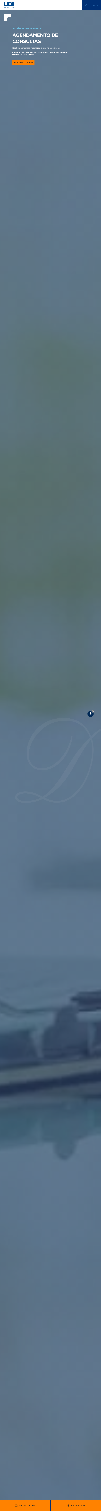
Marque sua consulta (23, 62)
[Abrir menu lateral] (98, 5)
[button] (93, 711)
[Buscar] (94, 5)
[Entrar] (86, 5)
